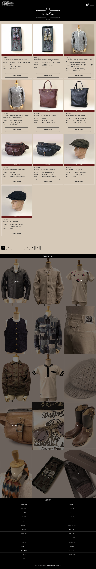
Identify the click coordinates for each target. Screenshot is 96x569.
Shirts (48, 330)
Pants (80, 330)
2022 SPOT (24, 508)
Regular (24, 504)
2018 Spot (24, 559)
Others (80, 474)
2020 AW (24, 546)
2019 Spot (72, 555)
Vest (16, 330)
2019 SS (24, 555)
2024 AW (24, 525)
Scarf (16, 474)
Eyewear (48, 426)
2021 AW (72, 504)
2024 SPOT (72, 525)
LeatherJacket (16, 282)
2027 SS (24, 538)
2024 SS (72, 517)
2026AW (72, 538)
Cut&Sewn (48, 378)
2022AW (23, 512)
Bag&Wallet (16, 426)
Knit (16, 378)
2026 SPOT (72, 533)
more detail (16, 75)
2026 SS (24, 529)
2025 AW (24, 533)
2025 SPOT (72, 529)
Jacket (48, 282)
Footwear (80, 426)
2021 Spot (72, 542)
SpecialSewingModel (80, 282)
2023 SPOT (24, 517)
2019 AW (72, 550)
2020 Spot (24, 550)
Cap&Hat (80, 378)
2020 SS (72, 546)
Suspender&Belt (48, 474)
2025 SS (72, 521)
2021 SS (24, 542)
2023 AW (24, 521)
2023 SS (72, 512)
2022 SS (72, 508)
